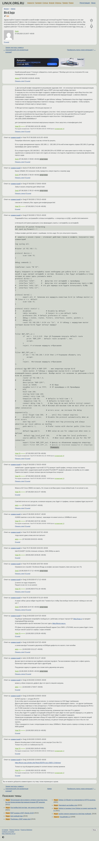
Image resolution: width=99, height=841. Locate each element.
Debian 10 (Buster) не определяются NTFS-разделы (77, 800)
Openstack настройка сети (68, 805)
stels (16, 505)
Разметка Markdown (26, 830)
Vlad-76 (17, 126)
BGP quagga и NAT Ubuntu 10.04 (22, 813)
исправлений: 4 (59, 128)
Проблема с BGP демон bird (20, 819)
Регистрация (85, 3)
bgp (7, 16)
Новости (30, 3)
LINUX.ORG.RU (13, 3)
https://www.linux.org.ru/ (8, 833)
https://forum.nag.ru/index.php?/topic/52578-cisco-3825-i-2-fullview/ (38, 763)
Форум (51, 3)
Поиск (71, 3)
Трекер (65, 3)
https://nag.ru (77, 619)
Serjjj (17, 31)
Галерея (38, 3)
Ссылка (6, 42)
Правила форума (14, 830)
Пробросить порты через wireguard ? (80, 50)
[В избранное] (91, 20)
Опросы (58, 3)
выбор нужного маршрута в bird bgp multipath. (75, 814)
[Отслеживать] (91, 26)
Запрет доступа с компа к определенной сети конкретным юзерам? (17, 50)
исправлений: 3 (59, 478)
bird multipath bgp (16, 816)
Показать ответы (20, 193)
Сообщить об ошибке (8, 831)
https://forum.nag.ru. (59, 623)
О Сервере (5, 830)
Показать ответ (19, 81)
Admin (13, 9)
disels (17, 78)
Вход (93, 3)
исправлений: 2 (59, 523)
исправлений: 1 (59, 751)
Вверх (94, 830)
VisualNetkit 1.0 (65, 817)
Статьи (45, 3)
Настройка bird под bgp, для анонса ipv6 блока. (27, 807)
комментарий (15, 137)
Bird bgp (9, 12)
